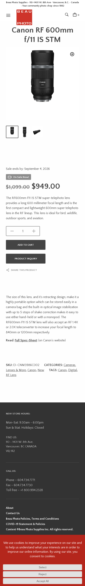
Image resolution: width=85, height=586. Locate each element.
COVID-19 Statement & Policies (25, 524)
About (9, 508)
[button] (72, 54)
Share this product (24, 270)
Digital (72, 370)
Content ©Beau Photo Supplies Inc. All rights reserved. (39, 529)
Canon (31, 370)
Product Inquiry (26, 258)
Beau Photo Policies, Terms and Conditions (32, 518)
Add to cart (26, 244)
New (41, 370)
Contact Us (13, 513)
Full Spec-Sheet (26, 340)
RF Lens (11, 375)
